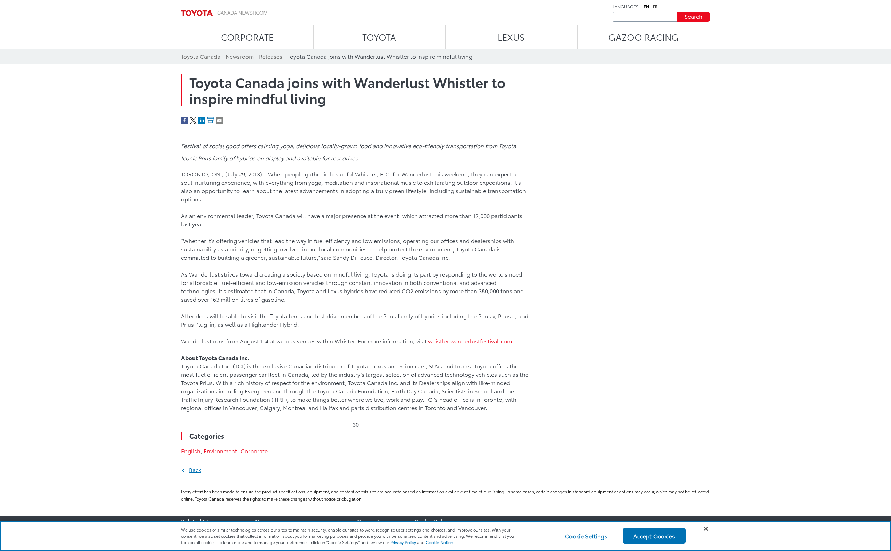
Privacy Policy (403, 542)
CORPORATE (247, 37)
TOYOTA (379, 37)
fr (655, 6)
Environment (220, 451)
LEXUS (511, 37)
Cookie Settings (586, 536)
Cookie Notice (439, 542)
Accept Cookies (654, 536)
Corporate (254, 451)
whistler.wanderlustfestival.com (470, 341)
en (646, 6)
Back (195, 469)
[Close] (705, 528)
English (190, 451)
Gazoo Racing (643, 37)
